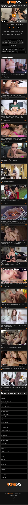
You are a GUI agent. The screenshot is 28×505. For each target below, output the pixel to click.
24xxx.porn (14, 497)
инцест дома (4, 422)
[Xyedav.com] (14, 3)
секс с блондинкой (6, 401)
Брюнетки (10, 49)
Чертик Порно (4, 395)
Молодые (21, 49)
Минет (16, 49)
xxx (2, 424)
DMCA (14, 500)
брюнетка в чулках (13, 40)
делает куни (4, 440)
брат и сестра (5, 411)
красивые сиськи (5, 453)
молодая (21, 42)
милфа (3, 469)
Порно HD (14, 51)
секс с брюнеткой (5, 406)
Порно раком (22, 52)
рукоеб (3, 459)
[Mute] (14, 21)
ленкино (3, 467)
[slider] (6, 21)
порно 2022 (13, 45)
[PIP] (23, 21)
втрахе (21, 40)
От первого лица (6, 51)
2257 (14, 498)
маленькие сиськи (6, 430)
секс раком (4, 443)
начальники (5, 45)
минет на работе (13, 42)
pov (6, 40)
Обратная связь (13, 495)
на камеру (3, 409)
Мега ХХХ (3, 398)
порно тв (3, 477)
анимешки (4, 446)
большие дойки (5, 414)
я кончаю (3, 464)
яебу (2, 456)
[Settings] (20, 21)
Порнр (2, 419)
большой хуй (4, 427)
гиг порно (4, 42)
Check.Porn (14, 502)
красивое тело (5, 451)
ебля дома (4, 435)
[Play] (2, 21)
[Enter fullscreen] (25, 21)
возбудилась (4, 438)
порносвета (4, 403)
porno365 (3, 475)
